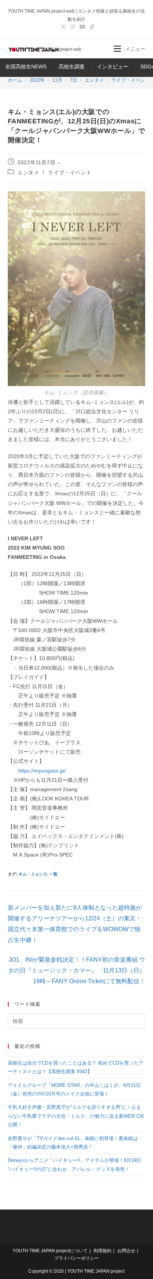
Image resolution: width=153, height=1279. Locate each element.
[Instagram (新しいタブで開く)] (72, 26)
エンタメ (28, 172)
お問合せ (126, 1250)
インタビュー (112, 66)
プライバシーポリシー (76, 1258)
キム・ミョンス (33, 874)
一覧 (53, 874)
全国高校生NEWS (25, 66)
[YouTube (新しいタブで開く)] (82, 26)
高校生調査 (72, 66)
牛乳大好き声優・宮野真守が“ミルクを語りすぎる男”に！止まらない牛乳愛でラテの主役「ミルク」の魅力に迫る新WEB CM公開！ (76, 1115)
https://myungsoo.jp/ (42, 771)
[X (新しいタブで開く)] (63, 26)
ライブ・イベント (69, 172)
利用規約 (102, 1250)
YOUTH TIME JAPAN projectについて (50, 1250)
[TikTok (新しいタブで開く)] (91, 26)
